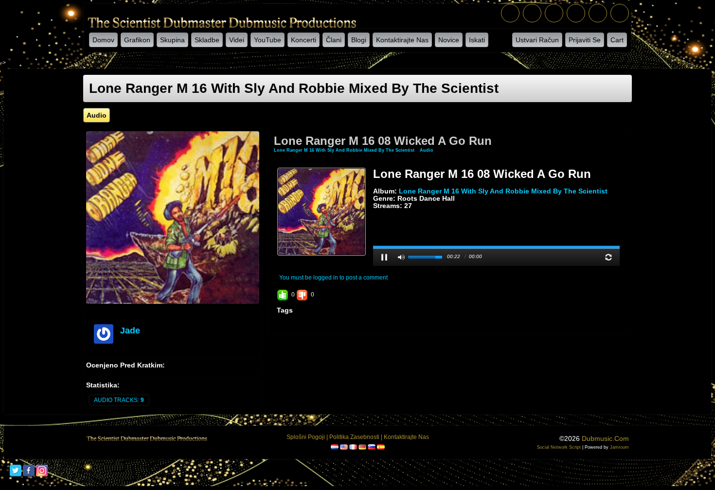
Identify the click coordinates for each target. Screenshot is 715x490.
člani (333, 40)
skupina (172, 40)
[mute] (401, 257)
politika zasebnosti (354, 437)
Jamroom (619, 447)
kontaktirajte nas (402, 40)
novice (448, 40)
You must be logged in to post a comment (333, 277)
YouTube (267, 40)
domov (103, 40)
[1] (377, 213)
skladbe (207, 40)
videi (236, 40)
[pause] (384, 257)
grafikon (137, 40)
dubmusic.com (605, 438)
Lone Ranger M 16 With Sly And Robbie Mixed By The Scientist (344, 150)
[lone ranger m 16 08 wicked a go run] (321, 211)
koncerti (303, 40)
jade (130, 330)
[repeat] (608, 257)
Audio (426, 150)
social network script (559, 447)
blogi (358, 40)
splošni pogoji (305, 437)
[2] (381, 213)
